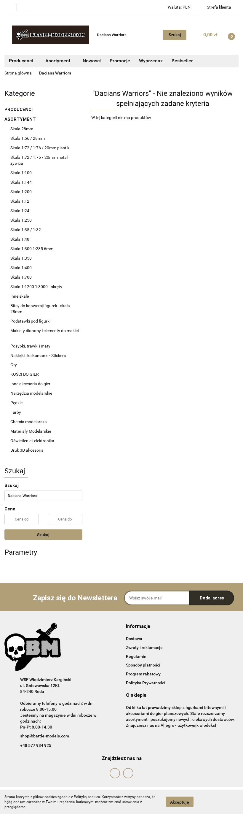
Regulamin (136, 656)
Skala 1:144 (21, 182)
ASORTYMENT (20, 119)
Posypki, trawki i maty (30, 346)
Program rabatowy (143, 674)
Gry (13, 364)
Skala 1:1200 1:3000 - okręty (36, 286)
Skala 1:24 (19, 210)
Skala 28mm (22, 128)
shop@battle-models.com (44, 736)
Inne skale (19, 296)
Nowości (92, 61)
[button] (138, 626)
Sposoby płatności (143, 665)
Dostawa (134, 638)
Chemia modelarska (29, 421)
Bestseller (182, 61)
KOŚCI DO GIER (25, 374)
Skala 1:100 (21, 172)
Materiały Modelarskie (31, 431)
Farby (16, 412)
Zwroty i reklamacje (144, 647)
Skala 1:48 (19, 239)
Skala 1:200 (21, 191)
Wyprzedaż (151, 61)
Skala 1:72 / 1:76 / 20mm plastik (39, 147)
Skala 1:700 (21, 277)
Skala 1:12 (19, 201)
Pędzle (16, 402)
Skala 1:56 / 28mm (27, 138)
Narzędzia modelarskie (31, 393)
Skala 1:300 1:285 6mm (31, 248)
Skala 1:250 (21, 220)
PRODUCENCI (19, 109)
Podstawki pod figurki (30, 321)
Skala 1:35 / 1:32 (25, 229)
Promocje (120, 61)
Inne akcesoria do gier (30, 383)
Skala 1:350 (21, 258)
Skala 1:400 (21, 267)
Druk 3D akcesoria (27, 450)
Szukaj (43, 534)
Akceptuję (179, 802)
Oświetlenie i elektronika (32, 440)
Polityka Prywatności (145, 682)
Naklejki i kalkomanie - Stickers (38, 355)
